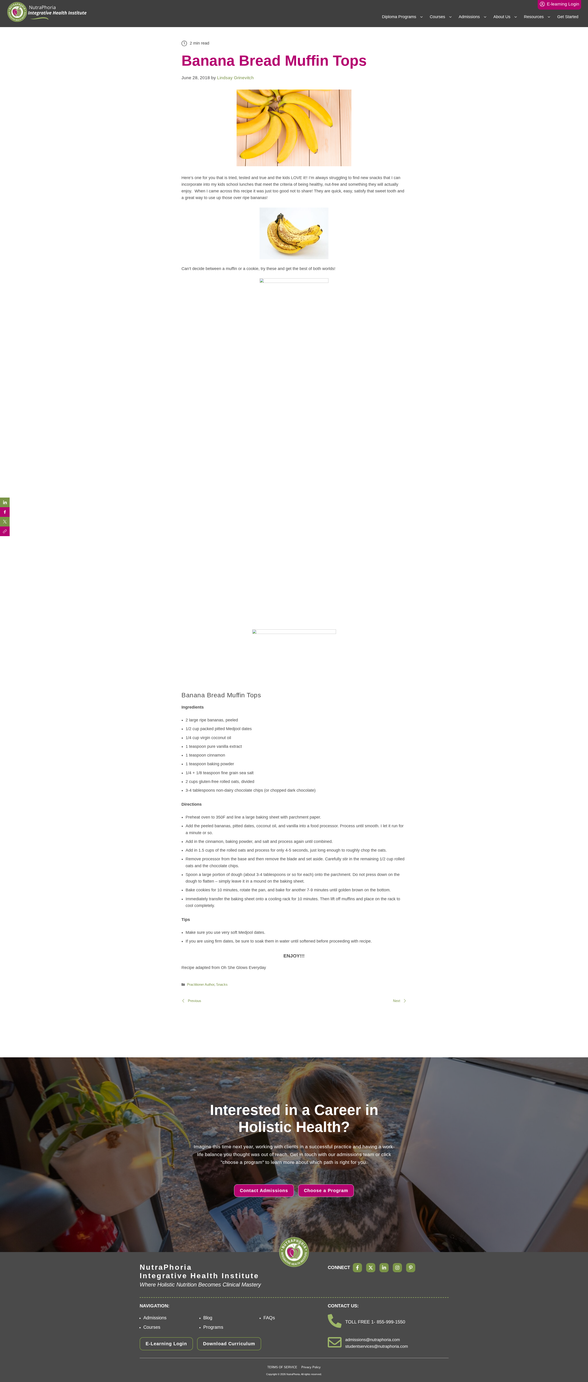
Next (397, 1001)
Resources (534, 16)
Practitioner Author (200, 984)
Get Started (567, 16)
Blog (207, 1317)
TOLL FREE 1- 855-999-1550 (375, 1321)
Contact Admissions (264, 1190)
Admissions (469, 16)
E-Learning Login (166, 1343)
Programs (213, 1327)
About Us (501, 16)
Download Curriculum (229, 1343)
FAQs (269, 1317)
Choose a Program (326, 1190)
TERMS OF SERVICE (282, 1367)
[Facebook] (357, 1267)
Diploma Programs (399, 16)
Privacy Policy (311, 1367)
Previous (194, 1001)
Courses (437, 16)
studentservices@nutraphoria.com (376, 1346)
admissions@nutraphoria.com (372, 1339)
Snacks (222, 984)
